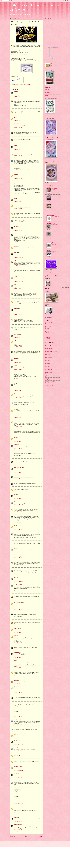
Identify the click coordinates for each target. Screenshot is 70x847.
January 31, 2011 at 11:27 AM (18, 305)
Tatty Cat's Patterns (48, 379)
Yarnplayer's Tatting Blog (51, 215)
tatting (34, 85)
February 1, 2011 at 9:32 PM (18, 484)
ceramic (15, 85)
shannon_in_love (16, 334)
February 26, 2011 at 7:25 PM (18, 813)
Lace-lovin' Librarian (50, 203)
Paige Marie (16, 612)
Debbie (15, 621)
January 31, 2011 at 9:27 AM (18, 242)
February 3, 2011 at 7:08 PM (18, 617)
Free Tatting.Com (48, 358)
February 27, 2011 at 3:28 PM (18, 821)
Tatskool (15, 734)
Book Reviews (47, 92)
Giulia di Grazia (16, 652)
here (22, 50)
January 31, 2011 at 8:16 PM (18, 433)
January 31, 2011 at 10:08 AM (18, 265)
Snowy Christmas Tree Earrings (54, 252)
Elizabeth (15, 174)
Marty (15, 560)
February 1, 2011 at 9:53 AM (18, 456)
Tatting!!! (52, 232)
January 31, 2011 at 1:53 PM (18, 362)
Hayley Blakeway (16, 719)
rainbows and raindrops (18, 753)
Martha (15, 326)
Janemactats (49, 195)
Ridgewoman (16, 233)
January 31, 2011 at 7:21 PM (18, 417)
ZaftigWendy (16, 680)
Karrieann (15, 252)
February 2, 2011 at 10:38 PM (18, 574)
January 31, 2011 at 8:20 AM (18, 215)
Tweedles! (15, 291)
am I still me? (16, 646)
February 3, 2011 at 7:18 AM (18, 609)
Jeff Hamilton (16, 308)
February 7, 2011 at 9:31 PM (18, 708)
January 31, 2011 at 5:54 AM (18, 149)
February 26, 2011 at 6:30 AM (18, 770)
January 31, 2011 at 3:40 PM (18, 390)
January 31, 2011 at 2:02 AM (18, 120)
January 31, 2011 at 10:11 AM (18, 272)
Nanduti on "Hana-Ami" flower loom (54, 189)
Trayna (15, 532)
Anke (14, 686)
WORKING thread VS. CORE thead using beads (48, 338)
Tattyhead (48, 250)
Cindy (15, 152)
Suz (14, 420)
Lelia (14, 383)
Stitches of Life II (49, 187)
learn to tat (47, 382)
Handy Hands (47, 361)
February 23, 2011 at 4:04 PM (18, 750)
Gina (14, 671)
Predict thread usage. (48, 330)
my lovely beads (47, 384)
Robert (15, 204)
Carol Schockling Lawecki (18, 467)
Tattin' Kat (15, 728)
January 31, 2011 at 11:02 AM (18, 296)
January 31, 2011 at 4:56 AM (18, 134)
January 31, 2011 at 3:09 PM (18, 379)
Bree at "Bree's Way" (17, 584)
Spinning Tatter (16, 350)
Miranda (15, 91)
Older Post (41, 836)
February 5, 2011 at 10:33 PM (18, 683)
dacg (14, 548)
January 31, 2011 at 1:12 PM (18, 346)
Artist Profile (47, 89)
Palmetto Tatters (47, 370)
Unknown (15, 110)
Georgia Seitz (47, 360)
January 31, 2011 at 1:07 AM (18, 106)
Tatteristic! (15, 817)
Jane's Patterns (47, 366)
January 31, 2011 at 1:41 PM (18, 355)
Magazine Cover (47, 95)
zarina (15, 198)
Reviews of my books (48, 90)
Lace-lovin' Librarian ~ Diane (18, 130)
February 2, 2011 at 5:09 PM (18, 538)
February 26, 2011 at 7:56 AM (18, 785)
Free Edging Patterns (48, 357)
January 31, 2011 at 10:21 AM (18, 288)
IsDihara (15, 400)
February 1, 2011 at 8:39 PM (18, 478)
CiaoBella (15, 515)
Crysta (15, 300)
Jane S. (15, 340)
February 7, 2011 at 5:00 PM (18, 699)
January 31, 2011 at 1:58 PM (18, 369)
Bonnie (15, 437)
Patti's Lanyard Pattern (48, 372)
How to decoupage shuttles (49, 364)
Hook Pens (47, 93)
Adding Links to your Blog (48, 323)
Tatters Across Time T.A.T (49, 376)
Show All (59, 257)
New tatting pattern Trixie (55, 216)
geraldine (15, 219)
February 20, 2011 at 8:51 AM (18, 737)
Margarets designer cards (18, 602)
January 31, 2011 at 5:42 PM (18, 405)
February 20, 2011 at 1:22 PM (18, 744)
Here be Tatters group (48, 363)
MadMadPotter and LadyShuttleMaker (53, 47)
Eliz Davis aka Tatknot (17, 766)
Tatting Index (47, 378)
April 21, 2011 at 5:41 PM (18, 829)
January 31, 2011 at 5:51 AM (18, 142)
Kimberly (15, 635)
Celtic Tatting (47, 350)
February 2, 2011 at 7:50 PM (18, 544)
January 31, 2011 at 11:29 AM (18, 314)
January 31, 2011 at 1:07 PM (18, 337)
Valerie (15, 117)
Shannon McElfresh (17, 824)
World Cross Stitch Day (54, 224)
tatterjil (15, 393)
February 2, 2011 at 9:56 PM (18, 565)
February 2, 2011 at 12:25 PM (18, 511)
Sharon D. (15, 246)
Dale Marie (15, 260)
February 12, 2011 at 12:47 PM (18, 730)
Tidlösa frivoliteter (49, 239)
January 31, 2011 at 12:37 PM (18, 322)
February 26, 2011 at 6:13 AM (18, 763)
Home (26, 836)
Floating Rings (47, 324)
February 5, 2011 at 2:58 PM (18, 677)
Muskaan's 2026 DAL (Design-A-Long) (54, 244)
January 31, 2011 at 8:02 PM (18, 426)
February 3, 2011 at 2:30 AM (18, 591)
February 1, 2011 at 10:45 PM (18, 491)
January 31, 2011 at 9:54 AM (18, 249)
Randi (15, 494)
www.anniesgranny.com (50, 239)
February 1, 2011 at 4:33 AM (18, 441)
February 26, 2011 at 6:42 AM (18, 777)
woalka (15, 317)
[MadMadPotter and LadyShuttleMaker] (52, 57)
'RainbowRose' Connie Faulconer (19, 99)
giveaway (17, 85)
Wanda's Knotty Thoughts (51, 242)
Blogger (39, 844)
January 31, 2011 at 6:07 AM (18, 155)
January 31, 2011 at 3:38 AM (18, 127)
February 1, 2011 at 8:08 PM (18, 472)
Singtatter (15, 695)
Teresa (15, 365)
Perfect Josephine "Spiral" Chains (48, 328)
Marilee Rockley (16, 444)
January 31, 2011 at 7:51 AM (18, 208)
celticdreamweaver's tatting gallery (50, 381)
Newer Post (12, 836)
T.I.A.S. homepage (48, 272)
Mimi (15, 525)
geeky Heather (16, 747)
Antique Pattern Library (49, 344)
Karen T (15, 481)
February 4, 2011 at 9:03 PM (18, 667)
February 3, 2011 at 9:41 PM (18, 632)
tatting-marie (16, 211)
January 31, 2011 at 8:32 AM (18, 223)
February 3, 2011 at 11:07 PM (18, 642)
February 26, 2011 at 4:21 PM (18, 803)
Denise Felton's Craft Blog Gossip (50, 353)
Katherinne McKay (17, 628)
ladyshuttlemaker (22, 85)
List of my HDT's (48, 326)
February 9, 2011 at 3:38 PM (18, 724)
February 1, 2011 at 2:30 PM (18, 464)
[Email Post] (32, 84)
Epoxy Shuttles (47, 354)
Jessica (15, 660)
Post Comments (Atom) (17, 838)
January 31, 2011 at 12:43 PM (18, 331)
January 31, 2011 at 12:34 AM (18, 96)
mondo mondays (27, 85)
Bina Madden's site (48, 347)
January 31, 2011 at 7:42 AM (18, 201)
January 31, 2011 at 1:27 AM (18, 114)
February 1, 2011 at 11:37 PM (18, 504)
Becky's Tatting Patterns (49, 345)
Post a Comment (15, 831)
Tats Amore (47, 375)
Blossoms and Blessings (50, 211)
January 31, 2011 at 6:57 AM (18, 195)
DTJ (14, 507)
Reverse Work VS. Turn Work (48, 332)
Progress (52, 196)
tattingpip (15, 358)
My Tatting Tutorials (48, 369)
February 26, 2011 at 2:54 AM (18, 756)
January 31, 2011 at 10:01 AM (18, 257)
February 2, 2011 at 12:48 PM (18, 522)
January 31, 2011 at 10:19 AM (18, 281)
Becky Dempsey (16, 158)
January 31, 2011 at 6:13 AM (18, 164)
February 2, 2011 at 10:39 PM (18, 581)
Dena (14, 740)
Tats (14, 460)
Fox (14, 276)
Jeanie (15, 475)
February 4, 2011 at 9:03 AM (18, 657)
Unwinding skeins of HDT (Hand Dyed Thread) (48, 335)
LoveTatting (47, 367)
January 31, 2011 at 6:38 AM (18, 178)
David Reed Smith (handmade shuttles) (51, 351)
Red (14, 501)
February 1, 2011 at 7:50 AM (18, 448)
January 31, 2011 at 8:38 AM (18, 230)
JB (14, 138)
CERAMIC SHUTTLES (49, 348)
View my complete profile (55, 65)
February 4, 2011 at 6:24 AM (18, 648)
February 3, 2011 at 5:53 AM (18, 599)
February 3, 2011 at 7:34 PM (18, 625)
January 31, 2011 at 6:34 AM (18, 171)
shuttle (31, 85)
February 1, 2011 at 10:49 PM (18, 498)
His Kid (48, 231)
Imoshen (15, 569)
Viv (14, 780)
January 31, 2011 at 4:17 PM (18, 397)
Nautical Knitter (16, 760)
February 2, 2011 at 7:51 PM (18, 557)
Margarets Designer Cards (51, 223)
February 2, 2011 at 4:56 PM (18, 529)
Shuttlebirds (47, 373)
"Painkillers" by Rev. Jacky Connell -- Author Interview (52, 212)
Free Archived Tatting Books (49, 356)
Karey (15, 145)
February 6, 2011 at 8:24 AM (18, 692)
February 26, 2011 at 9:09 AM (18, 793)
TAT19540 (15, 226)
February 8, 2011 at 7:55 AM (18, 716)
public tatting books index (49, 385)
